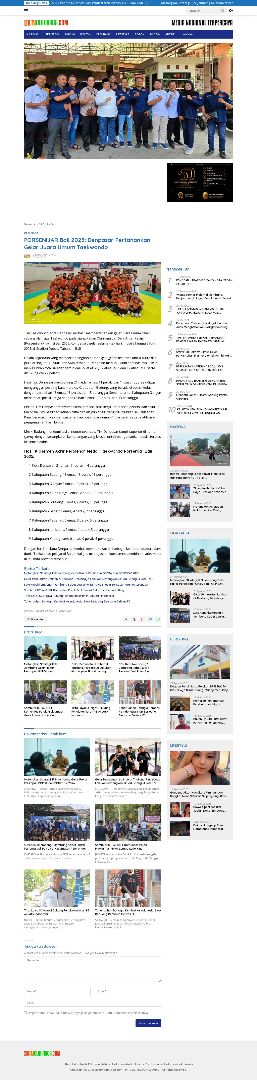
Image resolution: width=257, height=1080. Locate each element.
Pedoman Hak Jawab (178, 1064)
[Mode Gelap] (231, 10)
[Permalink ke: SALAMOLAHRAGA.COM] (27, 256)
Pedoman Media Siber (126, 1064)
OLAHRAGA (103, 34)
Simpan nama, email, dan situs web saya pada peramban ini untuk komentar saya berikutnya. (88, 1013)
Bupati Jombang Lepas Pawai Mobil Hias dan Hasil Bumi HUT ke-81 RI (197, 475)
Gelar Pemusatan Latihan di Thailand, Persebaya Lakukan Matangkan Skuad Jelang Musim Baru (88, 579)
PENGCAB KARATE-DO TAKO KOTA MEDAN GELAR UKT (204, 282)
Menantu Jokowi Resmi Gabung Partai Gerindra (201, 396)
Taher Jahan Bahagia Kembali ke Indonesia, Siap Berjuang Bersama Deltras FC (77, 601)
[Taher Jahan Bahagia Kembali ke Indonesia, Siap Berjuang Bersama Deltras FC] (140, 692)
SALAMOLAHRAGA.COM (45, 254)
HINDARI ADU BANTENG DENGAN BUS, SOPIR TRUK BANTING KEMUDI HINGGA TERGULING (201, 382)
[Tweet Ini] (134, 619)
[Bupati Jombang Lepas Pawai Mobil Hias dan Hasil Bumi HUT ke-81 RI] (200, 449)
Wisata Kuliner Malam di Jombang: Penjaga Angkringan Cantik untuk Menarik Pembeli (204, 296)
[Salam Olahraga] (46, 22)
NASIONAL (33, 34)
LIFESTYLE (122, 34)
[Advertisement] (92, 192)
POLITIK (85, 34)
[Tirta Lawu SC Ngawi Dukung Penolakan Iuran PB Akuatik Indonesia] (92, 692)
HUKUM (70, 34)
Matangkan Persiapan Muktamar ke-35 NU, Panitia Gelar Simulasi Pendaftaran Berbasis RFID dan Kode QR (211, 508)
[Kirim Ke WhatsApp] (158, 619)
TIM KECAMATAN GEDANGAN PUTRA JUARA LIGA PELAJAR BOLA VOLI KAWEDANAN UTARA (200, 310)
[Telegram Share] (150, 619)
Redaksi (70, 1064)
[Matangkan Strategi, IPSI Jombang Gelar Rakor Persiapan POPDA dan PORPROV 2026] (45, 648)
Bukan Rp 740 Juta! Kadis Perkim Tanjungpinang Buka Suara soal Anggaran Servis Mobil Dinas (211, 720)
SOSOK (139, 34)
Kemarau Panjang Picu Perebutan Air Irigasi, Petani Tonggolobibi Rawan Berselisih (208, 702)
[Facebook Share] (126, 619)
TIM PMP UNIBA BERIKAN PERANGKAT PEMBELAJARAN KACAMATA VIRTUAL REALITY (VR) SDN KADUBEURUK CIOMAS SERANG (203, 339)
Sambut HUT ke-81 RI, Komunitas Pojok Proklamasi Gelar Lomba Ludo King (74, 590)
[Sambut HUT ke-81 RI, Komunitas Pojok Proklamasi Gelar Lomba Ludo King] (45, 692)
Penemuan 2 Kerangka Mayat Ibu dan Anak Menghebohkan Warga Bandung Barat (201, 325)
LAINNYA (187, 34)
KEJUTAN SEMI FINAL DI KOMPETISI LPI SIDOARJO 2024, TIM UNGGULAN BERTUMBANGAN (202, 411)
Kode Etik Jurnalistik (93, 1064)
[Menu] (27, 10)
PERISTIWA (53, 34)
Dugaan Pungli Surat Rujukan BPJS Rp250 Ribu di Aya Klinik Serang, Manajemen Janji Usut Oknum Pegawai (199, 688)
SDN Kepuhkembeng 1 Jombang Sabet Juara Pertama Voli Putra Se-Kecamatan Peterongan (86, 584)
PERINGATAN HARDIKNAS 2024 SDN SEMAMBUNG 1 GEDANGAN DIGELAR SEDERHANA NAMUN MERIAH (199, 368)
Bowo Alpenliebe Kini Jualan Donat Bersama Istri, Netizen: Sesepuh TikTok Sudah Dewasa (208, 808)
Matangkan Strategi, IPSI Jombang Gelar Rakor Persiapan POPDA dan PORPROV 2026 (169, 3)
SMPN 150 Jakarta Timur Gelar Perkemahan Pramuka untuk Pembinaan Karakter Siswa (203, 353)
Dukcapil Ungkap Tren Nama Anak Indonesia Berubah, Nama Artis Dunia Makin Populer (211, 827)
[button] (223, 10)
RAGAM (155, 34)
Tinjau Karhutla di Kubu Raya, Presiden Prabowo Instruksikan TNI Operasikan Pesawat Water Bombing (209, 490)
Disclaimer (152, 1064)
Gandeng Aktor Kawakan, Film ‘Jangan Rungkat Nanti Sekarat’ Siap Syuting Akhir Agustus (198, 794)
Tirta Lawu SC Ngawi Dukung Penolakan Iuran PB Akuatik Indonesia (69, 596)
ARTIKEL (170, 34)
